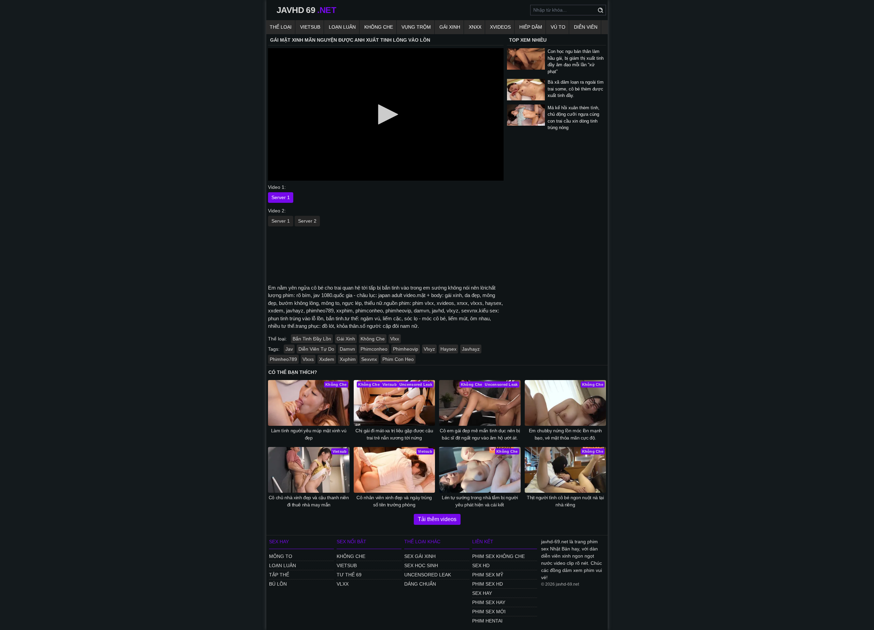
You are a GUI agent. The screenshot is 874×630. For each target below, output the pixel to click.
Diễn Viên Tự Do (316, 349)
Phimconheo (374, 349)
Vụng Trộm (416, 27)
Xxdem (326, 359)
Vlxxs (308, 359)
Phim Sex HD (487, 584)
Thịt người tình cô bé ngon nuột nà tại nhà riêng (565, 501)
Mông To (280, 556)
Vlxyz (429, 349)
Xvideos (500, 27)
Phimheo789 (283, 359)
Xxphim (348, 359)
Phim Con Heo (398, 359)
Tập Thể (279, 574)
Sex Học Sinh (421, 565)
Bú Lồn (278, 584)
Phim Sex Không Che (498, 556)
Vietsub (310, 27)
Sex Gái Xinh (420, 556)
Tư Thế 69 (349, 574)
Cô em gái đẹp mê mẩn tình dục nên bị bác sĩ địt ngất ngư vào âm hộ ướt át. (480, 434)
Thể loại (281, 27)
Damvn (347, 349)
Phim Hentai (487, 621)
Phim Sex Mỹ (487, 574)
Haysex (448, 349)
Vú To (558, 27)
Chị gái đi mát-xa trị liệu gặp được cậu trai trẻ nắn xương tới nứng (394, 434)
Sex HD (481, 565)
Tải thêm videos (437, 519)
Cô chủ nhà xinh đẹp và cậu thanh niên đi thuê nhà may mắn (309, 501)
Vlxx (394, 338)
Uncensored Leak (427, 574)
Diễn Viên (585, 27)
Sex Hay (482, 593)
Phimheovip (405, 349)
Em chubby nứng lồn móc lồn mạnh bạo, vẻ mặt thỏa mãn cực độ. (565, 434)
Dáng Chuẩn (420, 584)
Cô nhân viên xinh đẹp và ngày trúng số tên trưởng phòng (394, 501)
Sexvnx (369, 359)
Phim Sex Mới (489, 611)
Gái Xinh (449, 27)
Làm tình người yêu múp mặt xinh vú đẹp (309, 434)
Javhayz (471, 349)
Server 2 (307, 221)
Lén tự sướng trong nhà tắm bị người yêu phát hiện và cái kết (480, 501)
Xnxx (475, 27)
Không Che (378, 27)
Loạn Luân (342, 27)
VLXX (343, 584)
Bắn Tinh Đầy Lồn (312, 338)
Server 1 (280, 197)
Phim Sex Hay (488, 602)
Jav (289, 349)
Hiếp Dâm (530, 27)
